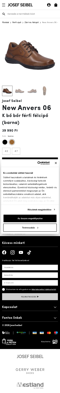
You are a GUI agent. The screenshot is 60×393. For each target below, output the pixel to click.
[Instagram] (12, 252)
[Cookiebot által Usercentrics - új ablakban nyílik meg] (38, 163)
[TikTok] (29, 252)
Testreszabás (28, 227)
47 (16, 151)
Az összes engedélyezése (30, 218)
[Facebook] (4, 252)
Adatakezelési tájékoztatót (44, 289)
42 (6, 151)
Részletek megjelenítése (39, 209)
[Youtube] (21, 252)
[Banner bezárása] (56, 163)
